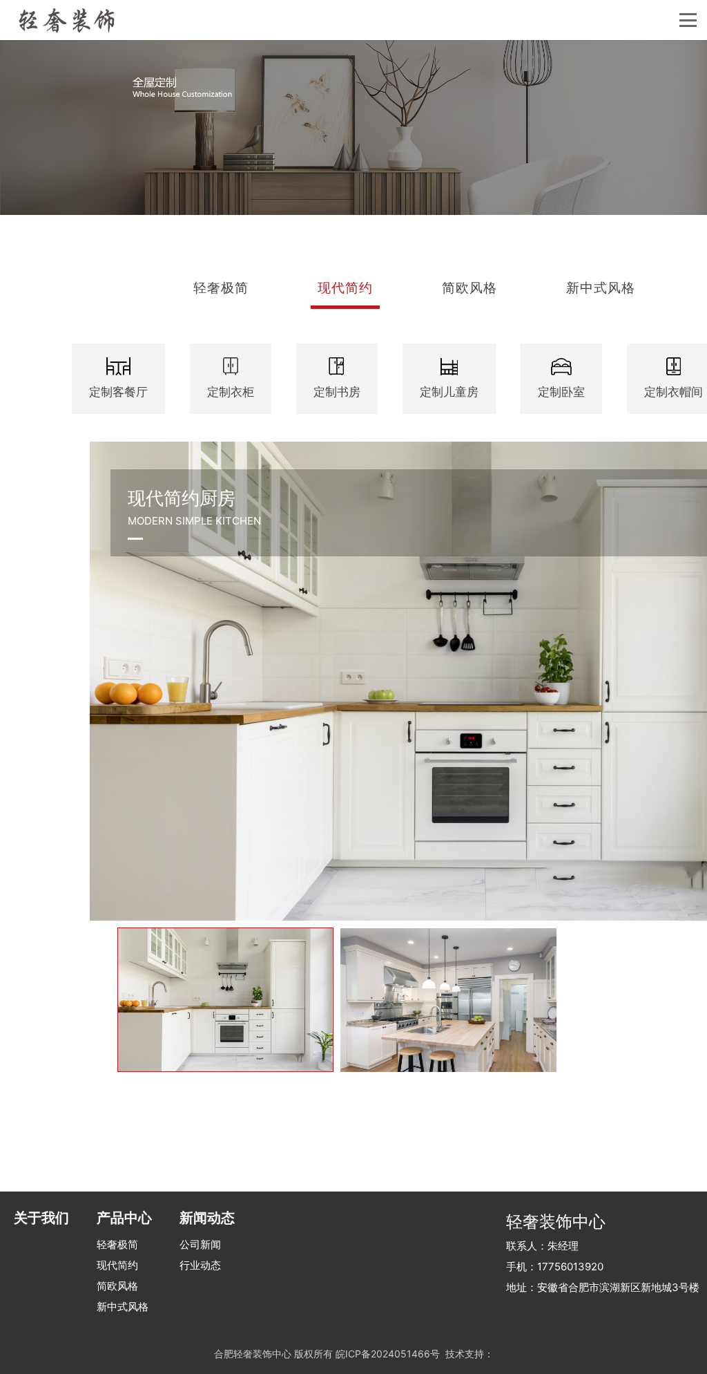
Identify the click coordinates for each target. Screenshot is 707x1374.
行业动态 (200, 1265)
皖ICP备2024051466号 (388, 1353)
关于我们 (41, 1218)
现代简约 (117, 1265)
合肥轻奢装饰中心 (252, 1353)
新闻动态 (207, 1218)
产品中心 (124, 1218)
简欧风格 (117, 1285)
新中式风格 (122, 1306)
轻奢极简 (117, 1244)
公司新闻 (200, 1244)
